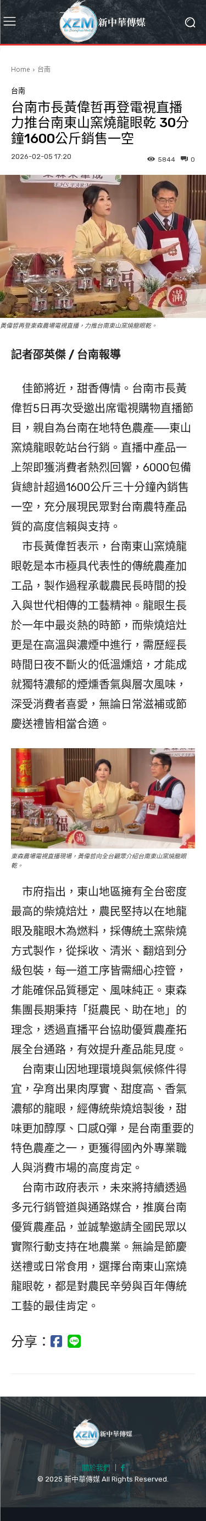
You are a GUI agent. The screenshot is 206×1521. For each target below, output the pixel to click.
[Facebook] (123, 1468)
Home (20, 69)
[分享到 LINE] (74, 1341)
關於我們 (96, 1467)
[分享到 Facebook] (56, 1341)
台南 (44, 69)
